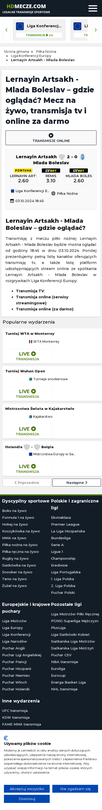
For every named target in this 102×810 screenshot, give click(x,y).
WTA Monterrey (45, 341)
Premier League (65, 524)
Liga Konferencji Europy (32, 191)
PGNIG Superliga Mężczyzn (75, 621)
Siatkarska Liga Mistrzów (73, 641)
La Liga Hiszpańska (68, 531)
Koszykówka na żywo (21, 531)
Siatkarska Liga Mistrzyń (72, 648)
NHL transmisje (64, 689)
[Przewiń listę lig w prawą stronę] (95, 29)
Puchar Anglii (13, 648)
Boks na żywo (14, 511)
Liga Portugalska (66, 572)
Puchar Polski (63, 592)
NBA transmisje (64, 662)
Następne (75, 482)
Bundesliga (61, 538)
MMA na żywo (14, 538)
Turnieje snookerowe (50, 379)
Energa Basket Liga (68, 682)
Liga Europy (12, 628)
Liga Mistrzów (14, 621)
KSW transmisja (16, 717)
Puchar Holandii (16, 689)
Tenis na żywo (14, 579)
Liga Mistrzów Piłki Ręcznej (75, 614)
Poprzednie (28, 482)
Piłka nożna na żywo (20, 545)
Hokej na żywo (15, 524)
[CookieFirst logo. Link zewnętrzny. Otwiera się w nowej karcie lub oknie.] (6, 738)
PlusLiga (58, 628)
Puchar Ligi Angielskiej (21, 655)
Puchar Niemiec (16, 675)
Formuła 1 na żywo (18, 517)
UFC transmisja (15, 710)
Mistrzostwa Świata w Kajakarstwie (39, 408)
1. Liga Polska (62, 579)
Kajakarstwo (42, 417)
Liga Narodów (14, 641)
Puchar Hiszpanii (16, 668)
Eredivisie (59, 565)
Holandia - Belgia (29, 447)
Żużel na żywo (14, 586)
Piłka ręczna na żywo (20, 551)
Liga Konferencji (16, 634)
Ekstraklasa (61, 517)
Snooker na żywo (17, 572)
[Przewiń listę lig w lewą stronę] (6, 29)
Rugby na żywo (15, 558)
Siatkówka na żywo (19, 565)
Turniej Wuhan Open (25, 371)
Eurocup (58, 675)
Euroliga (58, 668)
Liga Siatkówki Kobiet (70, 634)
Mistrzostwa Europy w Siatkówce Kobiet (54, 454)
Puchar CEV (61, 655)
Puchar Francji (14, 662)
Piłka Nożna (64, 193)
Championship (63, 558)
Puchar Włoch (14, 682)
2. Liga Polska (63, 586)
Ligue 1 (57, 551)
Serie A (57, 545)
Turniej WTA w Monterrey (29, 333)
